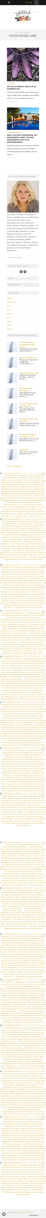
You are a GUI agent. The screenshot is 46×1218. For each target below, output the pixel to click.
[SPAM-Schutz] (12, 459)
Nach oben (33, 1215)
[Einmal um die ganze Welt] (12, 383)
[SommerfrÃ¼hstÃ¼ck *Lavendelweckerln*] (12, 444)
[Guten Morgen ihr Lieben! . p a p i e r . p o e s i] (23, 816)
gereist (18, 132)
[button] (4, 1214)
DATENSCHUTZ (29, 1212)
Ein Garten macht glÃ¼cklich (25, 389)
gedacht (9, 306)
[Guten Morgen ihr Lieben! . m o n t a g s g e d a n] (23, 587)
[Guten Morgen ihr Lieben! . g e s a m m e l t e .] (23, 541)
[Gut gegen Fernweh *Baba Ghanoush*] (12, 429)
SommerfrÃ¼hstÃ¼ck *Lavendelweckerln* (27, 435)
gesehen (9, 329)
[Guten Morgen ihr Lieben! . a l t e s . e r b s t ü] (23, 678)
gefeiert (9, 310)
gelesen (9, 317)
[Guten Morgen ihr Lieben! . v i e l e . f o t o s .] (23, 495)
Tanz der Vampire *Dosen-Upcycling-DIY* (29, 405)
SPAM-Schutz (24, 450)
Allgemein (11, 84)
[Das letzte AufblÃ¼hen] (12, 367)
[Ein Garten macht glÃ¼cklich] (12, 398)
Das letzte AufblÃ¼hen (27, 358)
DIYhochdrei (11, 302)
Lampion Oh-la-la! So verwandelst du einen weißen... (27, 344)
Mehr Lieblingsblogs (14, 466)
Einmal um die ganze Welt (29, 373)
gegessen (10, 314)
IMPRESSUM (20, 1212)
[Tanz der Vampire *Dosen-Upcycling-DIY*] (12, 413)
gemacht (10, 321)
